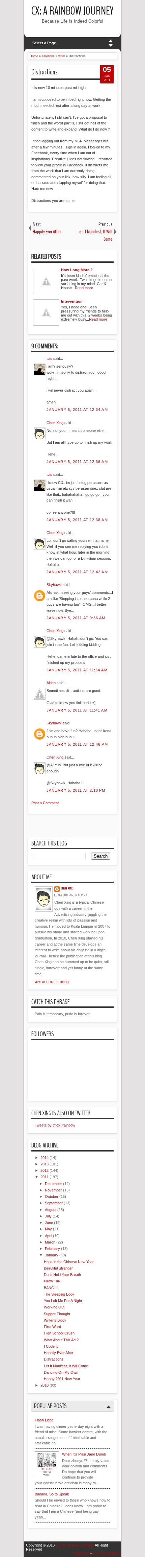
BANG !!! (51, 1288)
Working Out (54, 1307)
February (52, 1249)
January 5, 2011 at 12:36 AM (77, 462)
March (50, 1242)
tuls (49, 358)
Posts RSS (80, 1553)
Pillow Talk (52, 1281)
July (48, 1216)
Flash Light (44, 1420)
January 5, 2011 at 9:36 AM (76, 618)
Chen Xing (55, 423)
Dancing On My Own (61, 1372)
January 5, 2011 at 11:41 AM (77, 710)
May (48, 1229)
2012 (44, 1170)
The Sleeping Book (59, 1294)
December (53, 1184)
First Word (52, 1327)
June (49, 1223)
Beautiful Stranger (58, 1268)
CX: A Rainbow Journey (72, 11)
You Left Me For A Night (63, 1301)
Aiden (51, 683)
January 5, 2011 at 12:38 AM (77, 520)
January (51, 1255)
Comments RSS (106, 1553)
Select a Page (44, 43)
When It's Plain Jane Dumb (84, 1454)
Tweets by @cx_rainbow (55, 1125)
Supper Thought (57, 1314)
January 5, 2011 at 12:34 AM (77, 410)
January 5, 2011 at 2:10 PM (76, 790)
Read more (84, 288)
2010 (44, 1385)
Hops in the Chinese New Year (69, 1262)
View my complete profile (52, 982)
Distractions (44, 72)
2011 (44, 1177)
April (48, 1236)
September (54, 1203)
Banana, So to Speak (52, 1494)
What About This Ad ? (61, 1340)
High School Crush (59, 1333)
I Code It (51, 1346)
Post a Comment (45, 803)
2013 (44, 1164)
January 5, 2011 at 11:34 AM (77, 670)
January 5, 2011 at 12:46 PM (77, 744)
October (51, 1196)
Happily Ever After (58, 1353)
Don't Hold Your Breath (62, 1275)
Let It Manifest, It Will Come (66, 1366)
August (50, 1210)
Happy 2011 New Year (62, 1379)
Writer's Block (55, 1320)
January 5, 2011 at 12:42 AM (77, 572)
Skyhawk (54, 585)
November (53, 1190)
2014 (44, 1158)
